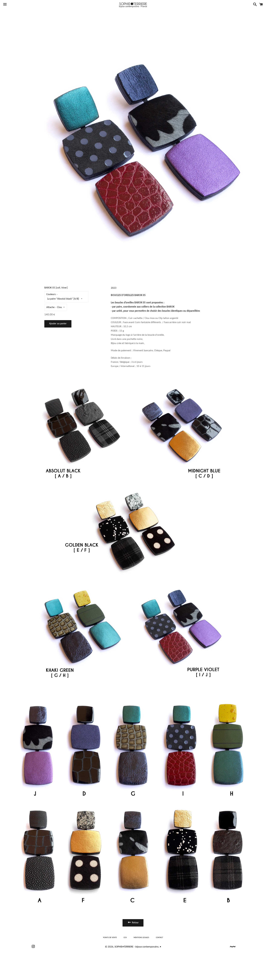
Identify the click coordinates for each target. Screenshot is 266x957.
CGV (125, 938)
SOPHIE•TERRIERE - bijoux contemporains (137, 946)
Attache (50, 307)
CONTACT (159, 938)
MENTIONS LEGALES (141, 938)
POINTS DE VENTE (110, 938)
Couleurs (51, 294)
